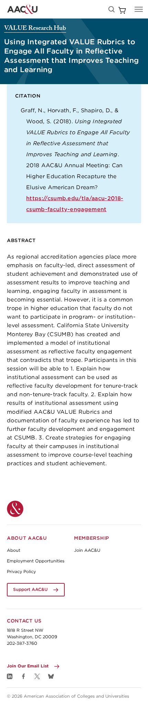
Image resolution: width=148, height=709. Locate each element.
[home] (22, 9)
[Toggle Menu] (138, 9)
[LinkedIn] (9, 676)
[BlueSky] (51, 676)
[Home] (15, 509)
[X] (37, 676)
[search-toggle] (111, 9)
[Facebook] (23, 676)
